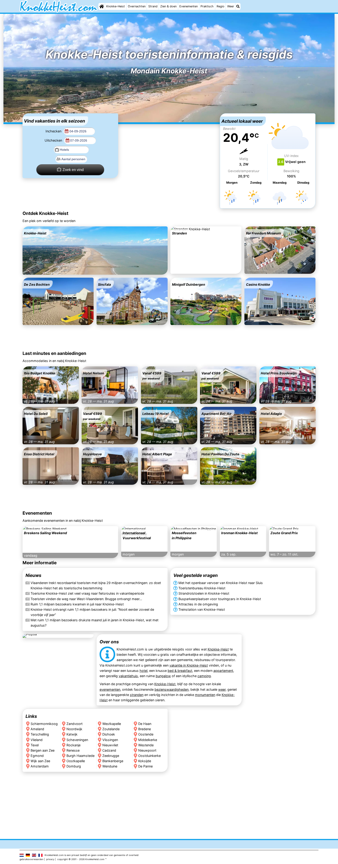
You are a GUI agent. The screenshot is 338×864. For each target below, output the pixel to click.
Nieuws (33, 575)
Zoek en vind (73, 170)
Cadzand (109, 750)
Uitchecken (54, 140)
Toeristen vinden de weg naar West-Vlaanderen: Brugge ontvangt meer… (86, 599)
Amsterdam (40, 766)
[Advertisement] (169, 142)
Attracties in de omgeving (198, 604)
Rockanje (73, 745)
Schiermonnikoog (44, 724)
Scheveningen (77, 739)
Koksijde (144, 761)
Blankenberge (112, 761)
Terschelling (40, 734)
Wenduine (109, 766)
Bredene (144, 729)
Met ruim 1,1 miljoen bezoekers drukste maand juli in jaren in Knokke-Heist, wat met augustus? (94, 622)
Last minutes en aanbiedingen (54, 353)
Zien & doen (168, 6)
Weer (230, 6)
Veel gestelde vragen (195, 575)
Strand (153, 6)
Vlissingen (110, 739)
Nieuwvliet (110, 745)
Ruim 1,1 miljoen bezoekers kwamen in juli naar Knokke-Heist (77, 604)
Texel (35, 745)
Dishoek (108, 734)
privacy (50, 859)
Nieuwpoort (147, 750)
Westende (146, 745)
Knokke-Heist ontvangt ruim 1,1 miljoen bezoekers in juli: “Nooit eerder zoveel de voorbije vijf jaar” (92, 612)
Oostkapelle (75, 761)
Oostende (145, 734)
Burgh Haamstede (80, 756)
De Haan (144, 724)
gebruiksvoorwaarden (31, 859)
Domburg (73, 766)
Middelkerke (147, 739)
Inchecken (54, 131)
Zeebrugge (110, 756)
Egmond (37, 756)
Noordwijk (74, 729)
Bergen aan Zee (42, 750)
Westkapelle (111, 724)
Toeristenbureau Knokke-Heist (201, 588)
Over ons (109, 641)
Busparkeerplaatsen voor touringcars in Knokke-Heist (219, 599)
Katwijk (71, 734)
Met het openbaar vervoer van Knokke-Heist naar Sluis (220, 583)
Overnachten (137, 6)
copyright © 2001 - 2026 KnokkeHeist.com (80, 859)
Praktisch (207, 6)
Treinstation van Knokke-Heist (201, 609)
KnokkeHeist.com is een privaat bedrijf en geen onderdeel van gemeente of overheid (91, 855)
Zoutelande (111, 729)
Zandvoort (74, 724)
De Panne (145, 766)
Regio (220, 6)
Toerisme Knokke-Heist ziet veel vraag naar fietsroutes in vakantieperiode (87, 594)
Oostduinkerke (149, 756)
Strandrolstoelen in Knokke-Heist (203, 594)
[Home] (101, 6)
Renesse (73, 750)
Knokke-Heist (115, 6)
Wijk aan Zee (40, 761)
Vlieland (37, 739)
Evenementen (188, 6)
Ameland (37, 729)
